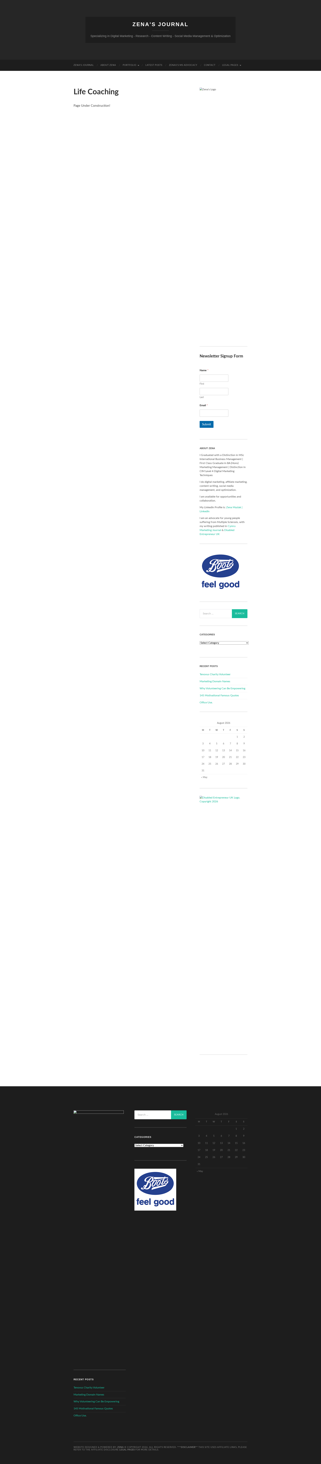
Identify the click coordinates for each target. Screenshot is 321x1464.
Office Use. (206, 702)
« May (204, 777)
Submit (206, 424)
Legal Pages (230, 65)
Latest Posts (153, 65)
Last (202, 397)
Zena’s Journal (84, 65)
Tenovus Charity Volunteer (215, 674)
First (202, 384)
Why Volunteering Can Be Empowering (222, 688)
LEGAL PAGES (127, 1450)
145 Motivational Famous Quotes (219, 695)
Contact (210, 65)
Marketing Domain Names (215, 681)
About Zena (108, 65)
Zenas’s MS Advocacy (183, 65)
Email (204, 405)
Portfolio (129, 65)
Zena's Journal (160, 24)
